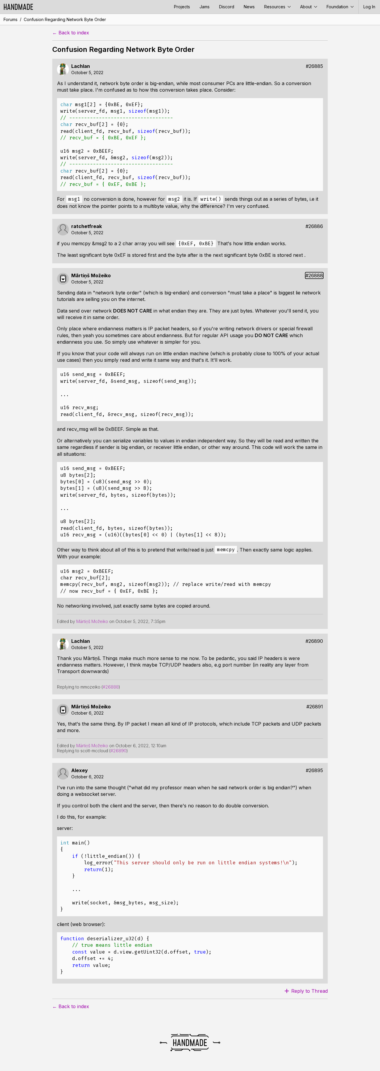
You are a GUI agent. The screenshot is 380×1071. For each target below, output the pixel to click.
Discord (226, 6)
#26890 (314, 641)
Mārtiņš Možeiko (91, 275)
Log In (369, 6)
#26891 (314, 707)
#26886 (314, 226)
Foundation (338, 6)
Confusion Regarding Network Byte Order (65, 19)
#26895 (314, 770)
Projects (182, 6)
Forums (11, 19)
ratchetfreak (86, 226)
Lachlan (80, 66)
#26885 (314, 66)
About (306, 6)
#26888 (314, 275)
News (249, 6)
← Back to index (70, 33)
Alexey (79, 770)
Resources (275, 6)
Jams (205, 6)
